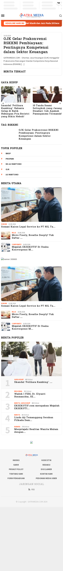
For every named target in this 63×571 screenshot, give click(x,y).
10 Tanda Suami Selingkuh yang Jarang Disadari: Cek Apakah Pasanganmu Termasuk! (47, 109)
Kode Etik (46, 460)
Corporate (16, 244)
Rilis (14, 233)
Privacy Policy (16, 469)
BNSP (8, 153)
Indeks (16, 460)
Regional (18, 391)
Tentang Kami (16, 474)
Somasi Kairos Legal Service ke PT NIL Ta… (28, 226)
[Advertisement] (31, 538)
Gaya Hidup (19, 379)
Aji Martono (12, 174)
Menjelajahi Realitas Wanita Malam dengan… (36, 431)
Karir (16, 465)
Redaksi (46, 465)
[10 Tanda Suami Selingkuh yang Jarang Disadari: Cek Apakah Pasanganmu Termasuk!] (47, 94)
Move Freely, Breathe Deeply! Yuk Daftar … (33, 236)
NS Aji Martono (14, 164)
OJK (7, 169)
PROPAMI (10, 159)
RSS (33, 489)
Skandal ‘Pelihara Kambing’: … (33, 382)
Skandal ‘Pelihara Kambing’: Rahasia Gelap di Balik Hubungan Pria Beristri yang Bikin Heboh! (15, 111)
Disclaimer (46, 469)
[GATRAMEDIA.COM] (31, 15)
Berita (17, 403)
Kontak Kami (46, 474)
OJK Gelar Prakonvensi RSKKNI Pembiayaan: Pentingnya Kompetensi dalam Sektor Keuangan (26, 46)
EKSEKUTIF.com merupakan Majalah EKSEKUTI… (36, 407)
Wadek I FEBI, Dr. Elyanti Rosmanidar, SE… (29, 395)
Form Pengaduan (16, 478)
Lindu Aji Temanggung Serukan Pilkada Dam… (33, 419)
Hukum (4, 224)
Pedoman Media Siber (46, 478)
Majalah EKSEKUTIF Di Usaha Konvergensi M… (30, 248)
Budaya (17, 427)
